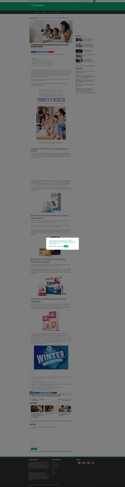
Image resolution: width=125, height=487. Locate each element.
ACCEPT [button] (66, 246)
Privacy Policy (60, 246)
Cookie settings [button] (52, 246)
